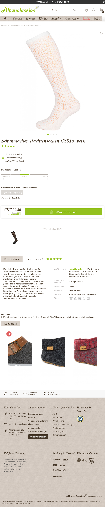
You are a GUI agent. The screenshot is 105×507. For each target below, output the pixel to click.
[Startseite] (6, 18)
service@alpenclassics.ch (19, 424)
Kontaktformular (35, 414)
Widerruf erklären (38, 436)
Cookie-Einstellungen (37, 431)
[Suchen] (75, 10)
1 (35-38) (7, 192)
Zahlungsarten (34, 428)
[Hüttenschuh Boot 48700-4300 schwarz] (52, 350)
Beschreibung (11, 258)
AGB (54, 414)
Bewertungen (36, 258)
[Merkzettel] (85, 10)
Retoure (31, 417)
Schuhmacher (75, 290)
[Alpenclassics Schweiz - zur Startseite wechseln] (21, 9)
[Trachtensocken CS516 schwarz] (16, 237)
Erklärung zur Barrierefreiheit (59, 433)
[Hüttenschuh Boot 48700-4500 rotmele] (85, 350)
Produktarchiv (58, 428)
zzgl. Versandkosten (14, 214)
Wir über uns (58, 421)
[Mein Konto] (93, 10)
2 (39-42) (18, 192)
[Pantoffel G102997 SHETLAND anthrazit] (20, 350)
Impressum (57, 417)
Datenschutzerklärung (62, 424)
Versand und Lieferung (38, 421)
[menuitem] (64, 10)
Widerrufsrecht (35, 424)
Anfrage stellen (76, 281)
